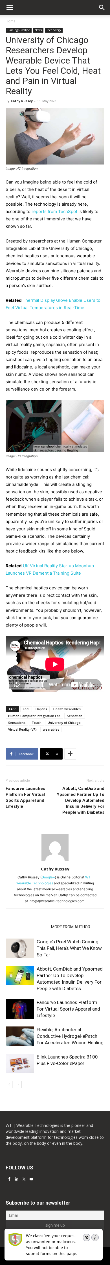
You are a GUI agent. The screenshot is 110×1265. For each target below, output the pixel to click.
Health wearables (67, 709)
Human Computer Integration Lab (34, 716)
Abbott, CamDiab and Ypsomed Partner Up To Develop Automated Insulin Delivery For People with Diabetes (80, 800)
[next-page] (18, 1084)
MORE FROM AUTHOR (70, 927)
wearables (51, 729)
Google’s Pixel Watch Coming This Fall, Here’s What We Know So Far (69, 948)
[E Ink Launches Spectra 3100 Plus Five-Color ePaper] (20, 1063)
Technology (54, 30)
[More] (70, 754)
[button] (102, 7)
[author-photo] (55, 861)
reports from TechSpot (54, 211)
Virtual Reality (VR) (22, 729)
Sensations (16, 722)
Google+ (48, 877)
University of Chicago (64, 722)
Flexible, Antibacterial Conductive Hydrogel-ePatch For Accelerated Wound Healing (70, 1036)
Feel (26, 709)
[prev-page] (9, 1084)
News (38, 30)
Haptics (41, 709)
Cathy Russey (22, 101)
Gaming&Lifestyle (18, 30)
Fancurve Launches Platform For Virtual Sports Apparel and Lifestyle (25, 797)
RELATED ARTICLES (26, 927)
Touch (36, 722)
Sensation (74, 716)
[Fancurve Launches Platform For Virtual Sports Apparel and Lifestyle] (20, 1009)
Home (11, 21)
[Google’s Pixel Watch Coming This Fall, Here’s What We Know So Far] (20, 948)
